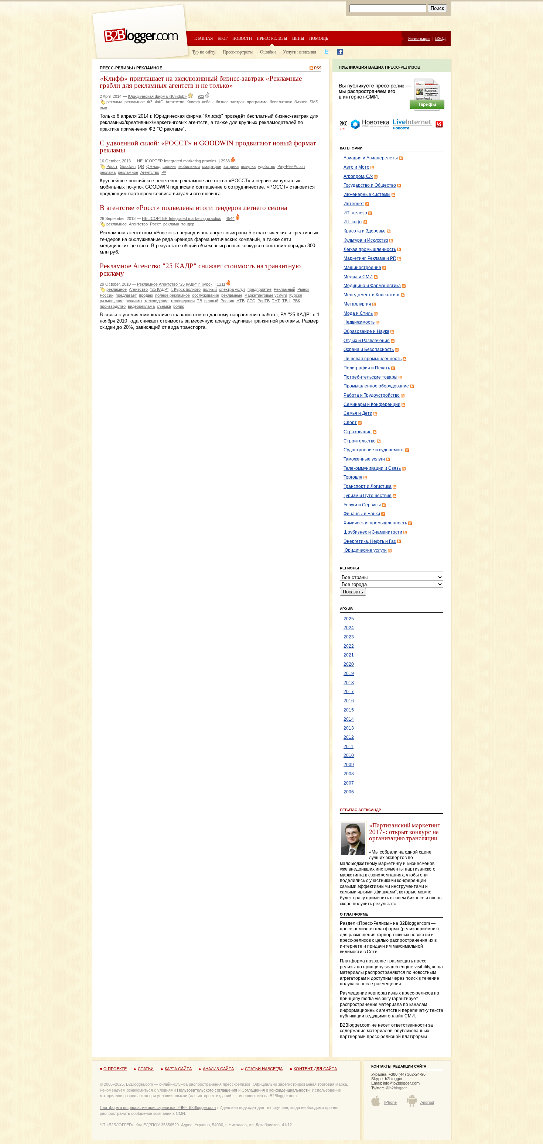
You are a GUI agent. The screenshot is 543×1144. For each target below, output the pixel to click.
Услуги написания (299, 52)
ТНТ (276, 301)
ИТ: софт (353, 222)
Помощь (318, 38)
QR (141, 166)
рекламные (231, 295)
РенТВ (263, 301)
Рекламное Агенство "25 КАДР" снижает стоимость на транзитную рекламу (200, 269)
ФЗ (150, 102)
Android (427, 1102)
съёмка (164, 306)
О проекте (115, 1069)
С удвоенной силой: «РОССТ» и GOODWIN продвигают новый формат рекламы (208, 146)
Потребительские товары (370, 377)
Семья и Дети (358, 413)
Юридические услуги (365, 550)
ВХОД (440, 38)
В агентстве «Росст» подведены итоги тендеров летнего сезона (193, 207)
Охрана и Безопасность (369, 349)
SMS (314, 102)
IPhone (390, 1102)
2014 (349, 719)
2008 (349, 774)
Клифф (193, 102)
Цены (298, 38)
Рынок (303, 289)
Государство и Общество (370, 185)
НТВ (240, 301)
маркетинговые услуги (266, 295)
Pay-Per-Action (291, 166)
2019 (349, 673)
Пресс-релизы (272, 38)
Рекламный (284, 289)
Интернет (354, 203)
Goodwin (128, 166)
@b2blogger (396, 1088)
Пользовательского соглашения (207, 1090)
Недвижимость (359, 322)
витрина (231, 166)
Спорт (350, 422)
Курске (295, 295)
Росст (111, 166)
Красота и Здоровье (365, 231)
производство (113, 306)
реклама (114, 102)
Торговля (353, 477)
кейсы (208, 102)
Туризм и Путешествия (368, 495)
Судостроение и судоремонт (374, 450)
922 (201, 96)
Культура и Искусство (366, 240)
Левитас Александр (360, 810)
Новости (242, 38)
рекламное (134, 102)
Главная (203, 38)
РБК (296, 301)
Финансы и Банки (362, 513)
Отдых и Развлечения (367, 340)
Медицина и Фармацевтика (372, 285)
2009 (349, 764)
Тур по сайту (203, 52)
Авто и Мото (356, 167)
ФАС (159, 102)
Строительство (360, 441)
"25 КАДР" (159, 289)
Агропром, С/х (358, 176)
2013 (349, 728)
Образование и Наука (366, 331)
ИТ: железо (355, 213)
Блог (223, 38)
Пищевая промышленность (373, 358)
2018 (349, 682)
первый (211, 301)
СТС (251, 301)
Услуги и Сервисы (362, 505)
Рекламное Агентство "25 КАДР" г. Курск (174, 284)
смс (103, 108)
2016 (349, 701)
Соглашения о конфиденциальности (276, 1090)
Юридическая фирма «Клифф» (157, 96)
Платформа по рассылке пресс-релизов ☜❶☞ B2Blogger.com (158, 1107)
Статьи (146, 1069)
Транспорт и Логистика (368, 486)
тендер (187, 224)
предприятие (259, 289)
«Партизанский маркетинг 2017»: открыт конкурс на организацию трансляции (404, 831)
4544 (230, 218)
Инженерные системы (367, 194)
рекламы (134, 301)
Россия (227, 301)
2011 (349, 746)
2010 (349, 755)
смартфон (211, 166)
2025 (349, 619)
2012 (349, 737)
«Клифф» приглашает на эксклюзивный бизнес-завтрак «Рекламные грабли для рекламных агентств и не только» (201, 81)
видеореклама (141, 306)
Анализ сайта (218, 1069)
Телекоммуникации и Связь (372, 468)
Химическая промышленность (375, 523)
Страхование (358, 432)
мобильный (189, 166)
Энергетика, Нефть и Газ (370, 541)
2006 (349, 792)
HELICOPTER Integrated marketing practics (176, 161)
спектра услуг (232, 289)
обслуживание (205, 295)
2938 (225, 161)
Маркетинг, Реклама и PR (370, 258)
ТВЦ (286, 301)
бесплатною (281, 102)
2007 (349, 783)
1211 (221, 284)
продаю (146, 295)
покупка (248, 166)
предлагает (126, 295)
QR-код (153, 166)
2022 (349, 646)
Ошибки (268, 52)
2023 (349, 637)
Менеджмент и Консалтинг (372, 295)
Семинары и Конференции (372, 404)
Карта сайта (178, 1069)
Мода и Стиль (358, 313)
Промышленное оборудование (376, 386)
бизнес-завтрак (230, 102)
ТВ (199, 301)
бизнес (300, 102)
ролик (178, 306)
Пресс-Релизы (116, 68)
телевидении (183, 301)
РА (163, 172)
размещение (111, 301)
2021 (349, 655)
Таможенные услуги (364, 459)
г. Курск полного (186, 289)
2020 (349, 664)
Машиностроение (362, 267)
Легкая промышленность (370, 249)
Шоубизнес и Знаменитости (373, 532)
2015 (349, 710)
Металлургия (357, 304)
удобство (266, 166)
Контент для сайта (315, 1069)
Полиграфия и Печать (367, 368)
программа (257, 102)
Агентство (174, 102)
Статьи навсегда (264, 1069)
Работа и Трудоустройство (372, 395)
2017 (349, 691)
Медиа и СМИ (358, 277)
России (106, 295)
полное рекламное (172, 295)
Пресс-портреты (238, 52)
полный (210, 289)
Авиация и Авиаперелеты (371, 158)
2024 (349, 628)
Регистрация (419, 38)
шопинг (169, 166)
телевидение (156, 301)
